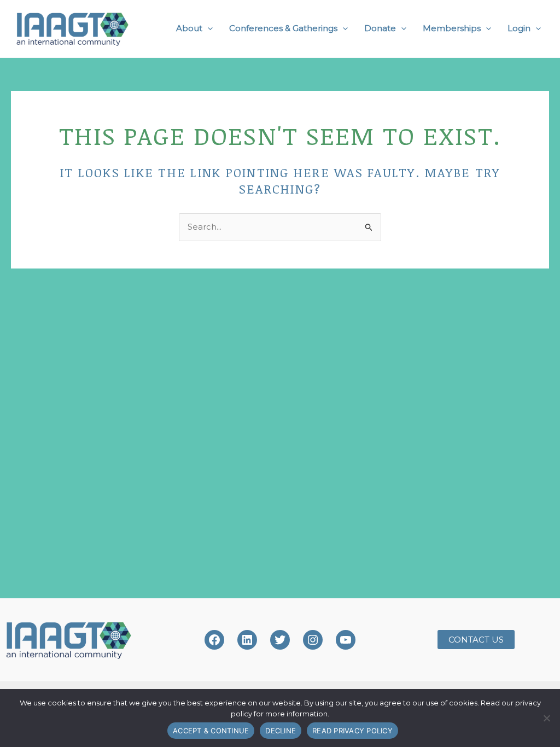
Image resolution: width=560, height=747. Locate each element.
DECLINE (280, 730)
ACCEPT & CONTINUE (211, 730)
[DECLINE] (546, 718)
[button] (207, 28)
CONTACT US (476, 639)
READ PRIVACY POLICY (352, 730)
